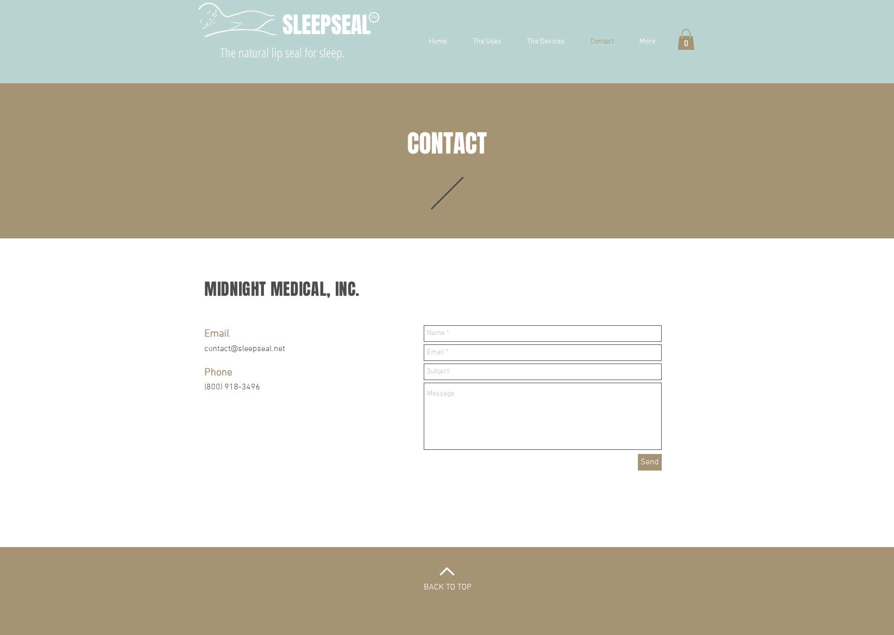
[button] (686, 39)
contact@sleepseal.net (244, 349)
